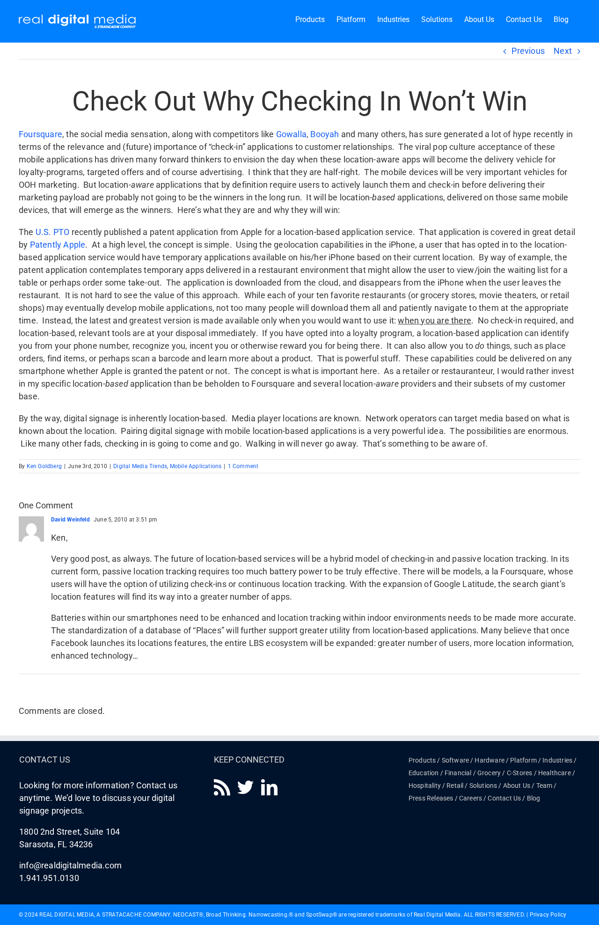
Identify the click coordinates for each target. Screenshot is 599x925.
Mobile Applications (196, 466)
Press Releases (431, 798)
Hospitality (425, 785)
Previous (528, 51)
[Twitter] (245, 787)
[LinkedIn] (269, 787)
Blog (534, 798)
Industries (557, 760)
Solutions (483, 785)
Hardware (489, 760)
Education (424, 773)
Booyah (324, 134)
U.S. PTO (53, 232)
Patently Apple (58, 245)
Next (563, 51)
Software (455, 760)
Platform (523, 760)
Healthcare (554, 773)
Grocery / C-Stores (505, 773)
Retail (454, 785)
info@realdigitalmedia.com (70, 865)
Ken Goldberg (44, 466)
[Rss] (222, 787)
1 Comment (243, 466)
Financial (458, 773)
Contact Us (504, 798)
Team (544, 785)
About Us (517, 785)
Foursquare (40, 134)
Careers (470, 798)
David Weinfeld (70, 519)
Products (422, 760)
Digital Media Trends (140, 466)
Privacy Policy (548, 914)
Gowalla (291, 134)
